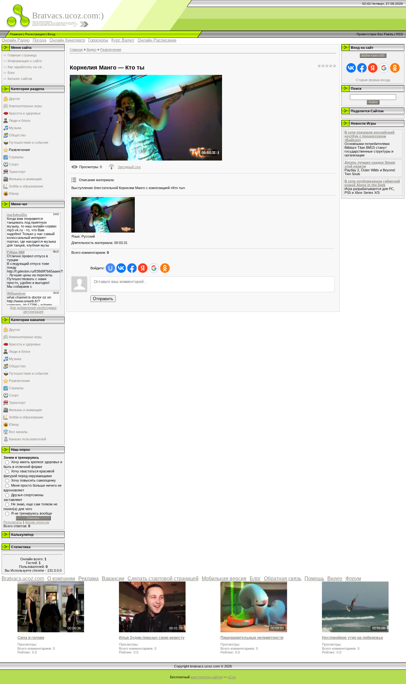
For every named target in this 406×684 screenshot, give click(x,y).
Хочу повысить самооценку (33, 480)
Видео (91, 49)
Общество (17, 135)
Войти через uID (373, 55)
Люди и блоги (19, 120)
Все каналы (18, 432)
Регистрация (35, 34)
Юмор (14, 193)
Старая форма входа (373, 80)
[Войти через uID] (110, 268)
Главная (16, 34)
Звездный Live (129, 167)
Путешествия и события (28, 142)
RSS (399, 34)
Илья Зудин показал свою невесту (152, 637)
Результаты (12, 522)
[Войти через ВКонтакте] (121, 268)
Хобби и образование (26, 186)
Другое (14, 99)
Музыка (15, 128)
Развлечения (19, 150)
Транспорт (17, 172)
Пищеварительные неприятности (251, 637)
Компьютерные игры (25, 106)
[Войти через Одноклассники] (165, 268)
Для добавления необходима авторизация (33, 309)
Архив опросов (37, 522)
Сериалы (16, 157)
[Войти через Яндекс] (142, 268)
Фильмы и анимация (25, 179)
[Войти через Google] (154, 268)
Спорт (14, 164)
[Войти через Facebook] (132, 268)
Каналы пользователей (27, 439)
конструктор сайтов (206, 677)
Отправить (103, 298)
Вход (51, 34)
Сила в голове (30, 637)
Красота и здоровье (25, 113)
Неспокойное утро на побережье (352, 637)
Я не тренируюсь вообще (31, 513)
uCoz (232, 677)
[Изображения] (103, 215)
